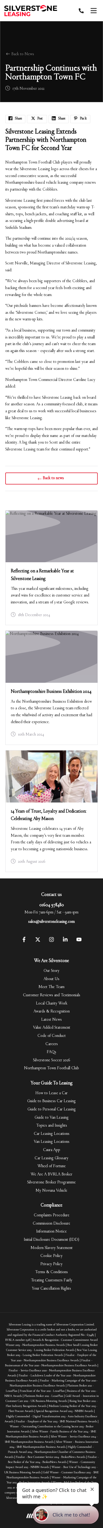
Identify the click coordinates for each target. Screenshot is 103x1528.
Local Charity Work (51, 1003)
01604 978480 (51, 905)
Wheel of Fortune (52, 1166)
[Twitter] (38, 941)
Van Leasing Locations (51, 1142)
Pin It (83, 119)
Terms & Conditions (51, 1272)
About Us (51, 979)
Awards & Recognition (52, 1011)
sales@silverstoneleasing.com (51, 922)
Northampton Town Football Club (51, 1068)
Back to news (53, 478)
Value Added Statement (51, 1027)
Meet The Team (51, 987)
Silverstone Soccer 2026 (51, 1060)
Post (40, 119)
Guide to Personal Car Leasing (51, 1109)
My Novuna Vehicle (51, 1190)
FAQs (51, 1052)
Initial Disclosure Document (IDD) (51, 1240)
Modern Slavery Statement (52, 1248)
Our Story (51, 971)
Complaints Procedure (51, 1215)
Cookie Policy (51, 1256)
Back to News (22, 54)
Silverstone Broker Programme (51, 1182)
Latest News (51, 1020)
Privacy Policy (51, 1264)
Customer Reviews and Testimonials (51, 995)
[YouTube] (79, 941)
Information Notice (51, 1231)
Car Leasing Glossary (51, 1158)
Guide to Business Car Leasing (51, 1101)
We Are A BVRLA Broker (51, 1174)
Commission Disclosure (51, 1223)
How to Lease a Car (51, 1093)
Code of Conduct (52, 1036)
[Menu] (93, 10)
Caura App (51, 1150)
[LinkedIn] (65, 941)
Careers (51, 1044)
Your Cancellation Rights (51, 1288)
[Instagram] (51, 941)
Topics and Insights (51, 1125)
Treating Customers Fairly (51, 1280)
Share (18, 119)
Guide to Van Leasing (52, 1117)
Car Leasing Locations (51, 1134)
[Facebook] (24, 941)
